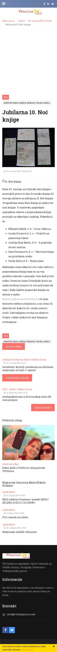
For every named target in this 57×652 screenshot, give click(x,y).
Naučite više (27, 649)
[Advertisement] (28, 58)
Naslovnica (8, 20)
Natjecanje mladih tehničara (19, 531)
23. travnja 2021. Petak (40, 20)
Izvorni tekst (14, 346)
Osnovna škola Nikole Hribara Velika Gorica (26, 103)
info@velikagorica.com (21, 614)
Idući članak (42, 407)
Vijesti (21, 20)
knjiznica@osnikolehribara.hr (20, 299)
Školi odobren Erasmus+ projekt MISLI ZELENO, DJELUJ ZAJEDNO (25, 501)
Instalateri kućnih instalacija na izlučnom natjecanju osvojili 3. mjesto (28, 368)
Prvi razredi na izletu (15, 517)
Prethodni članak (18, 377)
